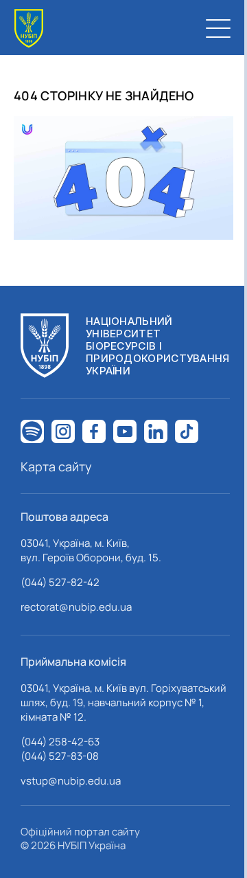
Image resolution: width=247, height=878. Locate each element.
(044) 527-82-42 (60, 582)
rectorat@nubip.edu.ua (76, 607)
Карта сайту (56, 466)
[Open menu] (218, 28)
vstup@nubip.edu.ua (71, 781)
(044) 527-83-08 (60, 756)
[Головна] (29, 28)
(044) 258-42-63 (60, 741)
